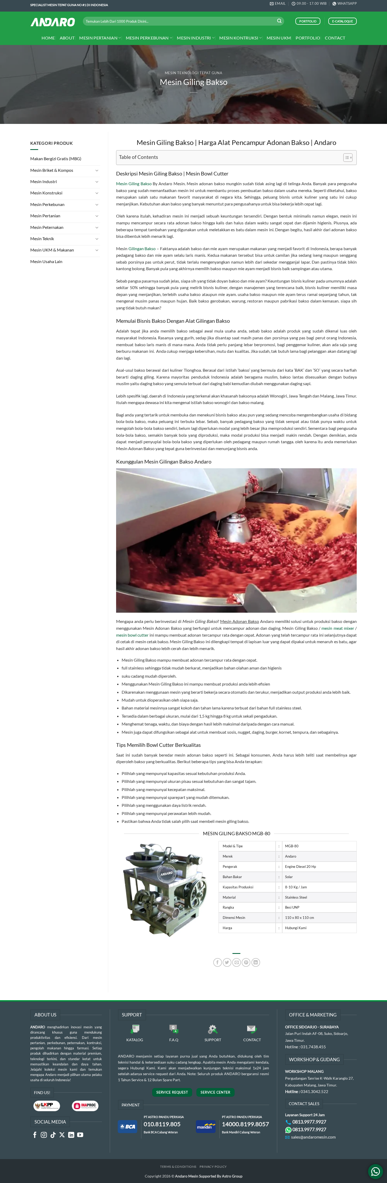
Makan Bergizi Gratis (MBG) (55, 158)
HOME (48, 37)
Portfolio (308, 37)
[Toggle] (97, 170)
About (67, 37)
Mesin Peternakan (46, 227)
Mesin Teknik (42, 238)
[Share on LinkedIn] (255, 962)
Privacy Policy (213, 1167)
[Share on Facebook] (217, 962)
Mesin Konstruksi (46, 192)
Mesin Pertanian (98, 37)
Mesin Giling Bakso (134, 183)
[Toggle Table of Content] (345, 157)
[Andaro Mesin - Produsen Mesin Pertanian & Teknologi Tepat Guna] (52, 22)
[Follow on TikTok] (53, 1135)
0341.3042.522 (314, 1091)
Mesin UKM (279, 37)
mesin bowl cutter (132, 634)
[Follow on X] (62, 1135)
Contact (335, 37)
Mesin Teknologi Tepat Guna (193, 73)
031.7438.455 (313, 1046)
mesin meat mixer (337, 628)
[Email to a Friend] (236, 962)
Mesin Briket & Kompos (51, 170)
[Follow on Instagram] (44, 1135)
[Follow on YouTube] (80, 1135)
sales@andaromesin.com (313, 1136)
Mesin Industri (194, 37)
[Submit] (279, 21)
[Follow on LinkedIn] (71, 1135)
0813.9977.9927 (309, 1122)
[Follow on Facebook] (35, 1135)
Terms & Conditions (178, 1167)
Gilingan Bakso (142, 248)
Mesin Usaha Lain (46, 261)
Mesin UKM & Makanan (52, 249)
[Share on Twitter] (227, 962)
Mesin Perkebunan (147, 37)
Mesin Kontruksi (238, 37)
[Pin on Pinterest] (246, 962)
